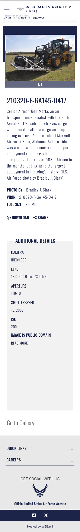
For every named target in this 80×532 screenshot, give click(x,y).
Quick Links (16, 448)
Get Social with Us (40, 479)
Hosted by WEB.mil (40, 526)
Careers (13, 460)
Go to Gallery (20, 422)
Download (20, 217)
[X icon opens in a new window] (46, 515)
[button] (7, 9)
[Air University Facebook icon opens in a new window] (34, 515)
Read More (20, 343)
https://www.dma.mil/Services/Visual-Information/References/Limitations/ (37, 403)
